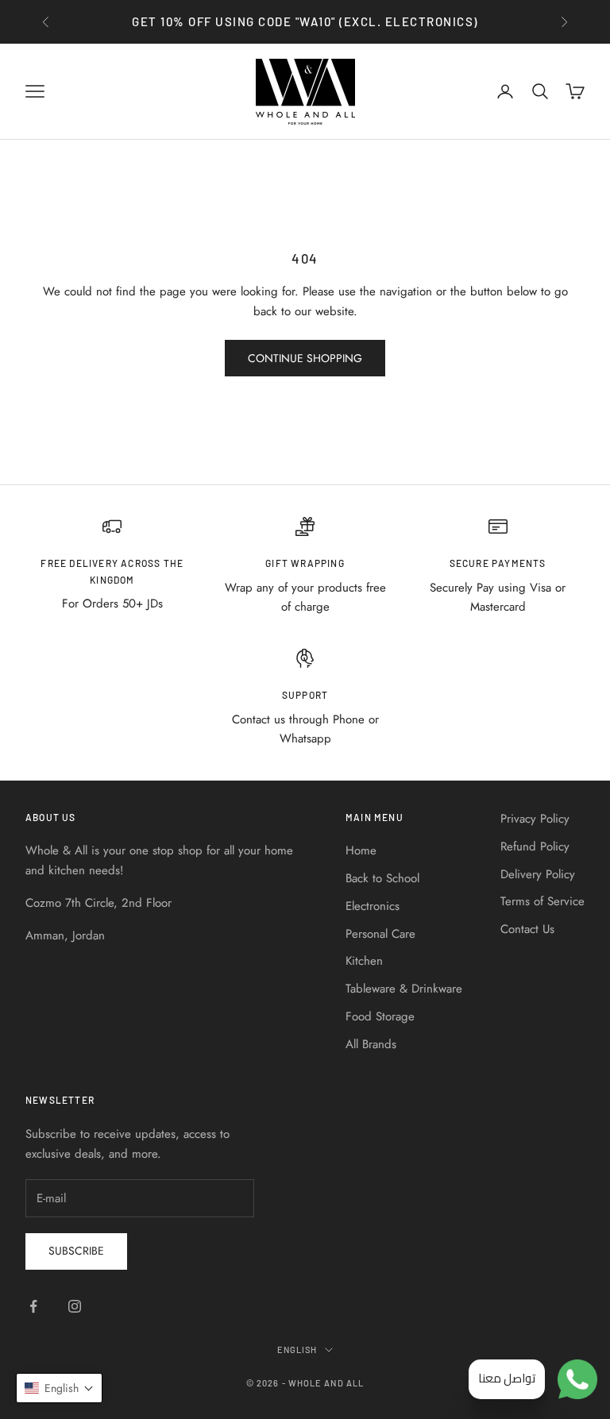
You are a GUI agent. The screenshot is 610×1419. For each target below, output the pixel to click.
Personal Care (380, 934)
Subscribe (76, 1251)
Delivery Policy (537, 874)
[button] (59, 1388)
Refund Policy (534, 846)
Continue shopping (305, 358)
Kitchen (364, 961)
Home (361, 850)
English (297, 1349)
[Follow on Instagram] (75, 1306)
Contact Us (527, 929)
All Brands (371, 1044)
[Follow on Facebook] (33, 1306)
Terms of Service (542, 901)
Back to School (382, 878)
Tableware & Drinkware (404, 988)
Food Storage (380, 1016)
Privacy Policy (534, 818)
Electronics (373, 906)
